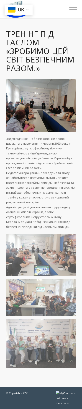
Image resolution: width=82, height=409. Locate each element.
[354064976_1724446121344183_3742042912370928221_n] (42, 299)
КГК (25, 393)
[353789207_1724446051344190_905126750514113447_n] (42, 256)
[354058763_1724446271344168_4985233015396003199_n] (42, 345)
